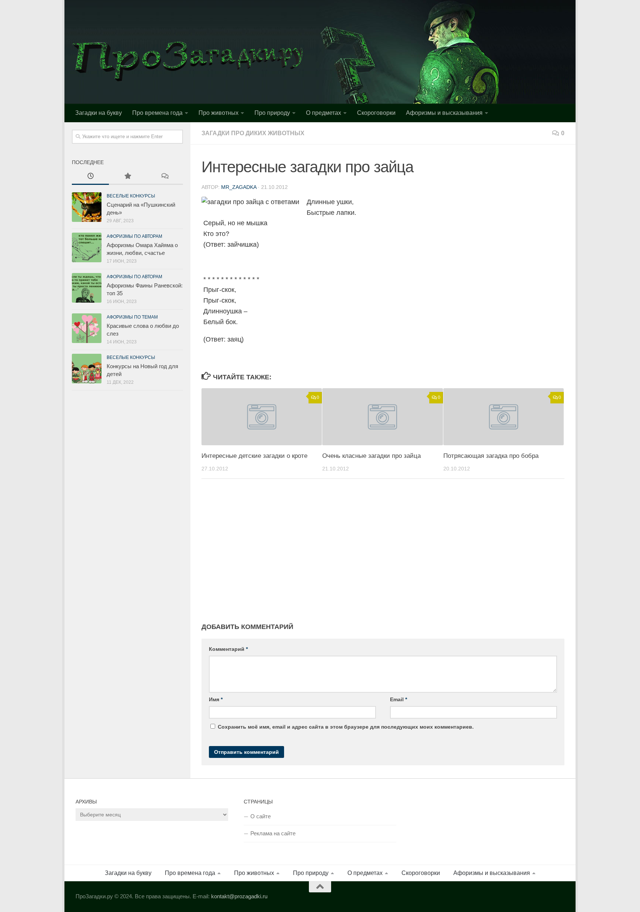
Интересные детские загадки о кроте (254, 455)
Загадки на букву (98, 113)
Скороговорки (376, 113)
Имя (216, 699)
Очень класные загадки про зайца (371, 455)
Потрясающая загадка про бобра (491, 455)
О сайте (260, 816)
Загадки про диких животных (252, 133)
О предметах (323, 113)
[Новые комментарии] (164, 177)
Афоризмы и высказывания (444, 113)
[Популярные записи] (127, 177)
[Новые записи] (90, 177)
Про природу (272, 113)
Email (398, 699)
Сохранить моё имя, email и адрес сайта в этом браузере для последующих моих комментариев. (346, 727)
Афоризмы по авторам (134, 236)
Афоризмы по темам (132, 317)
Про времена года (157, 113)
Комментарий (228, 649)
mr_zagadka (238, 187)
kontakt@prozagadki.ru (239, 896)
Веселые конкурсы (131, 196)
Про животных (219, 113)
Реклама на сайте (273, 833)
